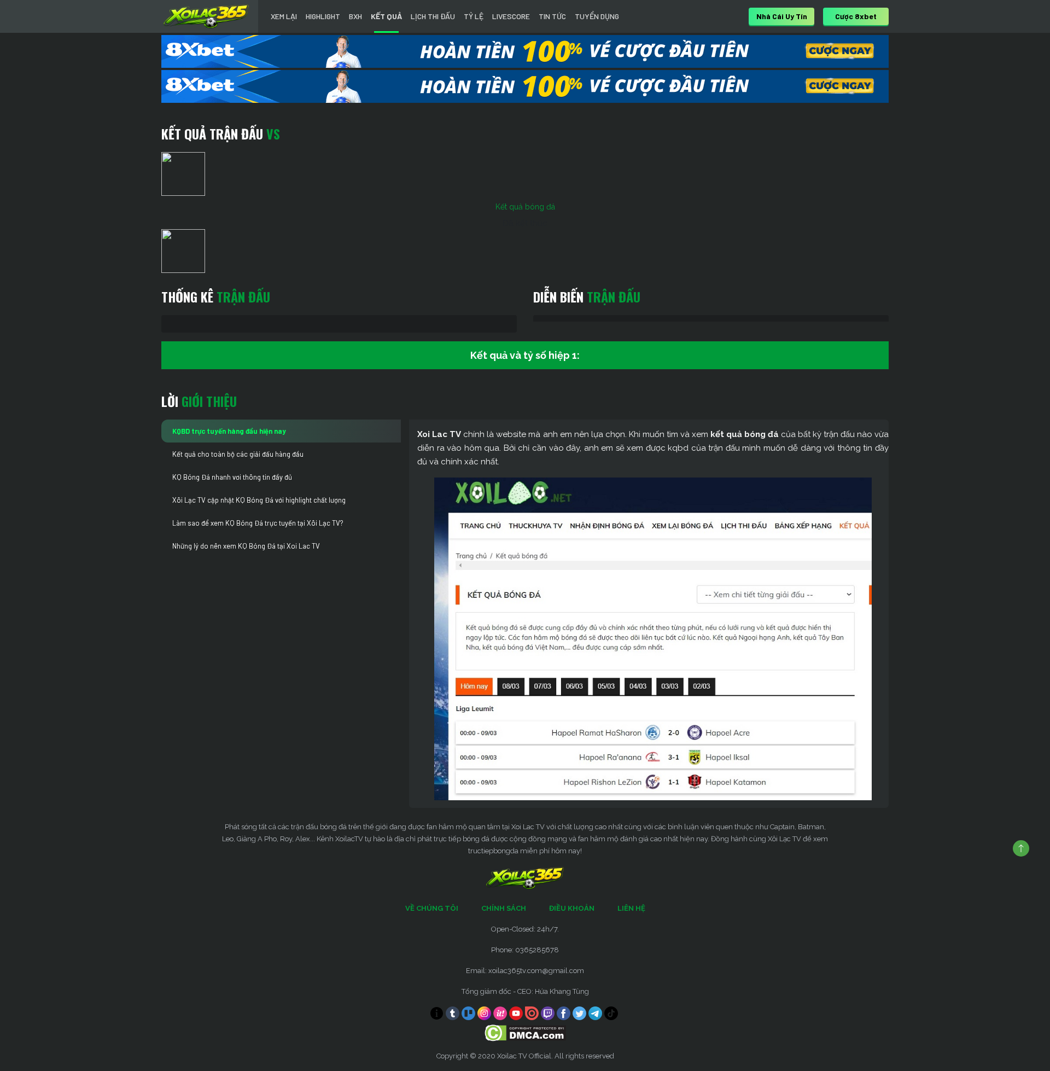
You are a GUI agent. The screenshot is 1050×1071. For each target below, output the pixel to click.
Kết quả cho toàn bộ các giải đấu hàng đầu (238, 454)
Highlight (323, 16)
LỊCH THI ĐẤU (433, 16)
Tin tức (552, 16)
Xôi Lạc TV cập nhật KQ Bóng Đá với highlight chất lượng (259, 500)
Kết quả (386, 16)
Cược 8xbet (856, 16)
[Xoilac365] (206, 16)
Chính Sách (503, 908)
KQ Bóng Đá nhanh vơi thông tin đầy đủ (232, 477)
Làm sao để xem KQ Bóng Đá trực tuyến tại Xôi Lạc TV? (257, 523)
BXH (355, 16)
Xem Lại (284, 16)
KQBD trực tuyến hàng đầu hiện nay (229, 431)
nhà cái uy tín (781, 16)
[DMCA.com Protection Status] (525, 1032)
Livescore (511, 16)
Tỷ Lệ (473, 16)
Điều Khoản (571, 908)
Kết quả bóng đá (525, 206)
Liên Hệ (631, 908)
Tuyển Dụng (597, 16)
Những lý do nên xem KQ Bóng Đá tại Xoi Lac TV (246, 546)
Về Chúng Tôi (431, 908)
